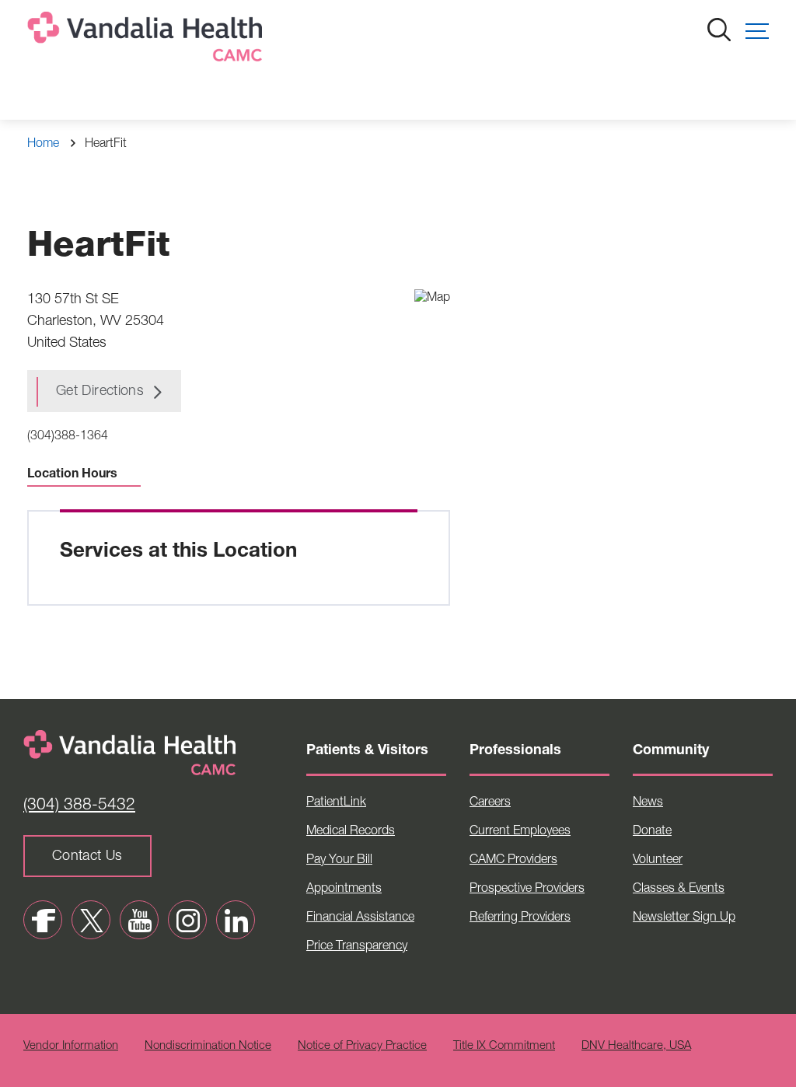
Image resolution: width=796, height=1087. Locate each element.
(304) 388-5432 (79, 806)
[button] (757, 31)
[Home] (147, 40)
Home (43, 144)
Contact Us (87, 857)
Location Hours (72, 475)
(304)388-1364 (67, 437)
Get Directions (100, 392)
